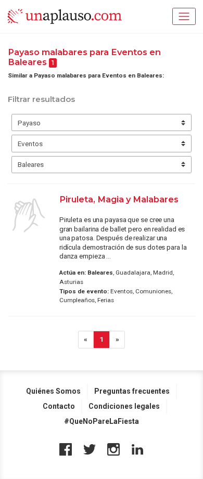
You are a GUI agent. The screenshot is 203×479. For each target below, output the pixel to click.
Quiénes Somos (53, 391)
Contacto (59, 406)
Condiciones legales (124, 406)
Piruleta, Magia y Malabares (119, 199)
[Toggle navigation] (184, 16)
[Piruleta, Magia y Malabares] (28, 215)
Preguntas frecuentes (132, 391)
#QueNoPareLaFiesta (101, 421)
